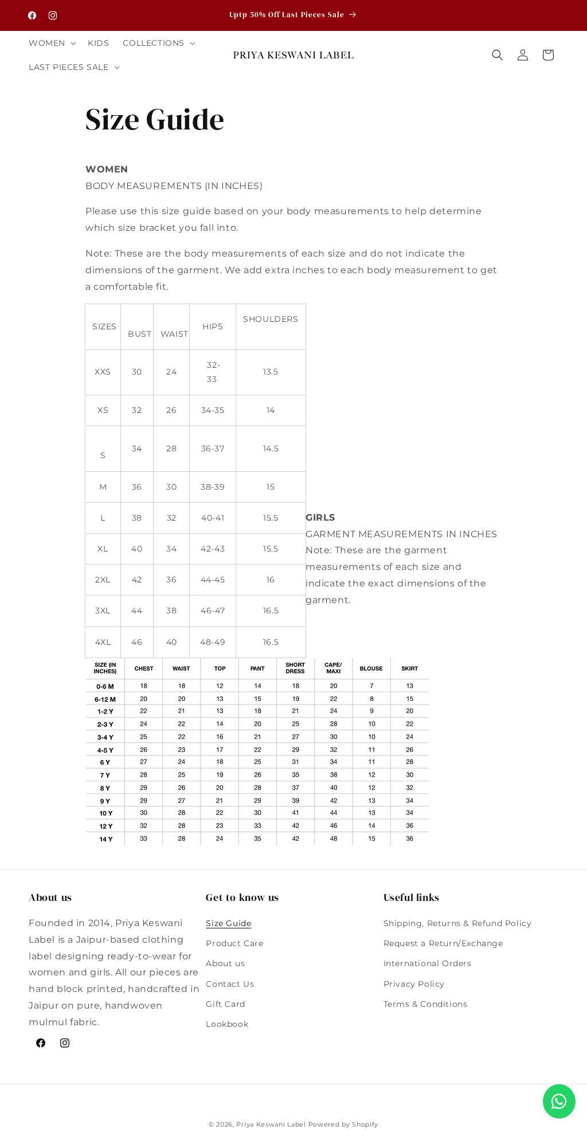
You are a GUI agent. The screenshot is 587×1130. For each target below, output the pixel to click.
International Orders (427, 963)
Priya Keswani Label (271, 1124)
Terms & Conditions (425, 1004)
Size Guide (228, 923)
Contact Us (230, 984)
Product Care (234, 943)
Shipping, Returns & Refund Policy (457, 923)
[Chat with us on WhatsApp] (559, 1101)
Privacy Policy (414, 984)
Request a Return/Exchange (443, 943)
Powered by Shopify (343, 1124)
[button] (51, 43)
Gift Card (225, 1004)
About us (225, 963)
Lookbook (227, 1024)
